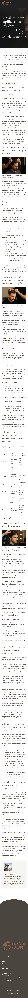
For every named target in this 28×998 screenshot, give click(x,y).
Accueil (3, 961)
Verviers (8, 975)
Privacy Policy (10, 990)
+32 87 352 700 (7, 980)
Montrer (14, 83)
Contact (3, 966)
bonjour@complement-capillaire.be (12, 978)
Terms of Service (17, 990)
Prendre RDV (5, 968)
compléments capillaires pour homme (11, 670)
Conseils (4, 963)
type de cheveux (5, 269)
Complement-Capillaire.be (12, 876)
